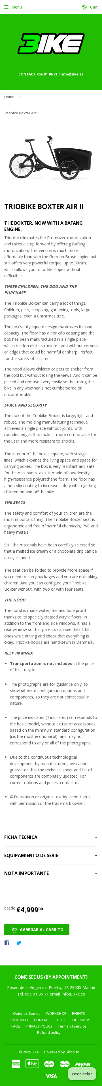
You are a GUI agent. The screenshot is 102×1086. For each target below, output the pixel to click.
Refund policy (49, 1032)
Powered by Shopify (61, 1052)
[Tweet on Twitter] (20, 942)
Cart (93, 7)
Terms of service (72, 1026)
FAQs (15, 1026)
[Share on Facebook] (8, 942)
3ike (35, 1052)
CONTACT (42, 1019)
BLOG (60, 1019)
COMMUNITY (18, 1019)
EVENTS (78, 1013)
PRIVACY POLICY (39, 1026)
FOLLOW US (80, 1019)
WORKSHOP (56, 1013)
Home (9, 96)
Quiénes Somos (27, 1013)
